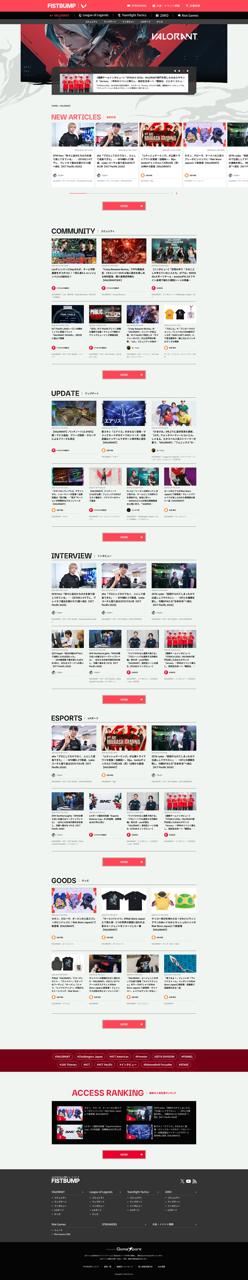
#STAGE (183, 1064)
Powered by (111, 1249)
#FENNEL (187, 1056)
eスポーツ (145, 22)
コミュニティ (91, 22)
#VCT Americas (119, 1056)
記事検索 (195, 5)
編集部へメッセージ (125, 1266)
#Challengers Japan (90, 1056)
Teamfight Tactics (138, 1192)
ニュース (58, 1230)
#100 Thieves (68, 1064)
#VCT (87, 1064)
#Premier (141, 1056)
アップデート (110, 22)
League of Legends (101, 1192)
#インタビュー (128, 1064)
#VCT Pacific (105, 1064)
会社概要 (161, 1266)
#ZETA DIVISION (164, 1056)
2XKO (168, 1192)
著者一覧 (107, 1266)
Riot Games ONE (62, 1234)
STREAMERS (139, 5)
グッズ (160, 22)
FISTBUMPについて (91, 1266)
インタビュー (128, 22)
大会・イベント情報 (168, 6)
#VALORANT (62, 1056)
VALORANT (58, 1192)
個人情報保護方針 (145, 1266)
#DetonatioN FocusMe (158, 1064)
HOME (55, 105)
